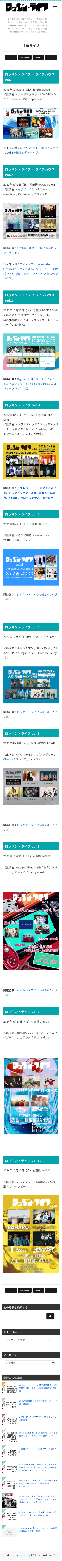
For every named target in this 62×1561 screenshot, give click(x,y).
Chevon (8, 759)
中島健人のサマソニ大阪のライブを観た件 (37, 1450)
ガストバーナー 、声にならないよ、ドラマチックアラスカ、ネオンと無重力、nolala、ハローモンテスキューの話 (29, 493)
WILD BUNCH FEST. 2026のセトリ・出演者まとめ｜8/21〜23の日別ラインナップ (38, 1434)
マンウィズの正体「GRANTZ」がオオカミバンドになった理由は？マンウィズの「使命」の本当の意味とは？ (38, 1499)
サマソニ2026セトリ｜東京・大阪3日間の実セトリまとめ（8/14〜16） (37, 1514)
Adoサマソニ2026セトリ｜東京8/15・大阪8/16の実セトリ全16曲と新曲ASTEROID (38, 1483)
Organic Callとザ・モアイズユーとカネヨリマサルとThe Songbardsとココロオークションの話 (30, 383)
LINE (38, 57)
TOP (23, 1555)
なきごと (23, 189)
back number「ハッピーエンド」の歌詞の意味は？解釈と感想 (38, 1529)
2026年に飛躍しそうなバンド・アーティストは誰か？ (38, 1402)
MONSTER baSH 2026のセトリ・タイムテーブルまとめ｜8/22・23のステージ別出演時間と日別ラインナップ (38, 1467)
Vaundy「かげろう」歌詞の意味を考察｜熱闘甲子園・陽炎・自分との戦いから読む (38, 1387)
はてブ (51, 57)
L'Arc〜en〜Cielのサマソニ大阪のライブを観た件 (38, 1418)
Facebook (24, 57)
